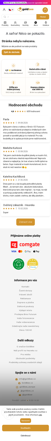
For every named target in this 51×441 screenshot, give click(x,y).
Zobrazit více (25, 222)
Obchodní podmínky (25, 358)
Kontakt (25, 286)
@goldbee (27, 394)
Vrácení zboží (25, 294)
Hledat (43, 17)
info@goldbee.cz (27, 379)
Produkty (5, 25)
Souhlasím (25, 428)
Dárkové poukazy (25, 306)
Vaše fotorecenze (25, 318)
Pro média (25, 354)
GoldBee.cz (27, 383)
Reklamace (25, 298)
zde (40, 415)
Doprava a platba (25, 302)
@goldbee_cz (27, 391)
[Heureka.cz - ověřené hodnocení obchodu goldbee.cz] (31, 263)
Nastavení (25, 421)
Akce (36, 25)
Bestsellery (15, 25)
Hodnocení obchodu (25, 105)
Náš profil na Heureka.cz (25, 350)
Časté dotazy (25, 290)
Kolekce (46, 25)
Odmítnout (25, 435)
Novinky (26, 25)
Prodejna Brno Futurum (26, 314)
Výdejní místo (25, 310)
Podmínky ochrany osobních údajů (25, 362)
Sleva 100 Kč (25, 330)
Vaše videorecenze (25, 322)
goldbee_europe (27, 387)
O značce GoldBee (25, 346)
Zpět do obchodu (11, 52)
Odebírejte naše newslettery (25, 326)
